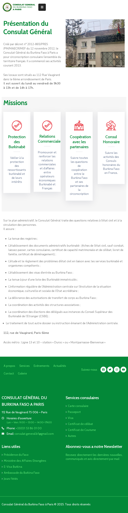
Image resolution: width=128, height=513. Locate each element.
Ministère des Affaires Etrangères (25, 460)
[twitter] (110, 369)
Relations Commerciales (50, 139)
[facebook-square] (103, 369)
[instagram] (117, 369)
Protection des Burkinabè (17, 141)
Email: (30, 433)
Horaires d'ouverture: (19, 418)
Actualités (59, 365)
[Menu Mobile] (42, 7)
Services (24, 365)
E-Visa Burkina (13, 466)
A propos (9, 365)
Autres (72, 436)
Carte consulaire (78, 406)
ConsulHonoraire (111, 139)
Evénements (41, 365)
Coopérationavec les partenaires (80, 141)
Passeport (74, 412)
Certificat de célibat (80, 424)
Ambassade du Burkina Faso (22, 472)
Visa (70, 418)
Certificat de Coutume (82, 430)
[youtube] (123, 369)
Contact (9, 373)
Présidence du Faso (16, 454)
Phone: (24, 428)
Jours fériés (11, 478)
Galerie (22, 373)
